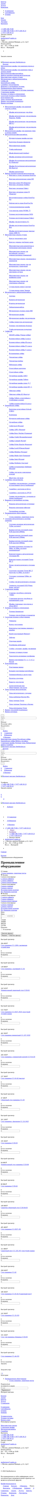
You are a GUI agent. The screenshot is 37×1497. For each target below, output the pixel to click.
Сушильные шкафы (8, 1427)
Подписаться (6, 1390)
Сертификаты (10, 13)
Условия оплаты (6, 1416)
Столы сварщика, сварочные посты (21, 1380)
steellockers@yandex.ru (8, 38)
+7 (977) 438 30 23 (7, 33)
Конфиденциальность (8, 1484)
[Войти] (2, 792)
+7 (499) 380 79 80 (7, 29)
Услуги (3, 1401)
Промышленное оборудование (15, 1379)
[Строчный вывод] (2, 937)
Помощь (4, 1412)
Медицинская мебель (8, 1429)
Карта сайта (5, 1473)
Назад (12, 830)
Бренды (3, 1399)
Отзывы (8, 14)
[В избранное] (2, 959)
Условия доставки (7, 1418)
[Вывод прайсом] (4, 937)
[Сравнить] (2, 961)
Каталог (3, 1396)
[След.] (1, 1371)
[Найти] (2, 728)
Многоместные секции (9, 1425)
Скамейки (4, 1431)
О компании (9, 11)
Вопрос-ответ (5, 1420)
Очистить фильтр (14, 935)
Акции (3, 1398)
